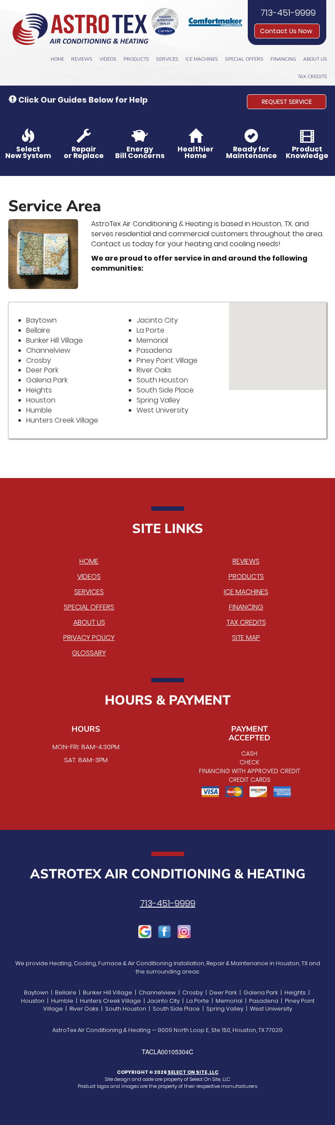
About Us (315, 59)
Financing (283, 59)
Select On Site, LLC (193, 1072)
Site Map (246, 638)
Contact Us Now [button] (287, 31)
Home (57, 59)
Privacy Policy (89, 638)
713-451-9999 (167, 903)
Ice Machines (201, 59)
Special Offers (244, 59)
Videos (107, 59)
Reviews (81, 59)
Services (167, 59)
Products (136, 59)
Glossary (89, 653)
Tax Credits (312, 76)
